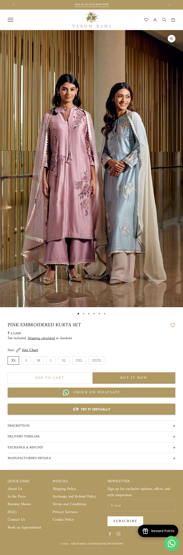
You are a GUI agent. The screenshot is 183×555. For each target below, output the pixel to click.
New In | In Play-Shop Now (92, 4)
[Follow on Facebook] (109, 533)
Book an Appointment (24, 527)
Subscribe (125, 521)
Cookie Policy (63, 519)
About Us (15, 489)
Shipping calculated (41, 338)
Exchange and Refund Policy (74, 496)
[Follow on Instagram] (118, 533)
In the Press (17, 496)
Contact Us (16, 519)
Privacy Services (65, 512)
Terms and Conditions (69, 504)
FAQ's (12, 512)
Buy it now (133, 378)
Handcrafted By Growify (105, 544)
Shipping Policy (64, 489)
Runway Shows (19, 504)
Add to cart (49, 378)
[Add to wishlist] (172, 325)
